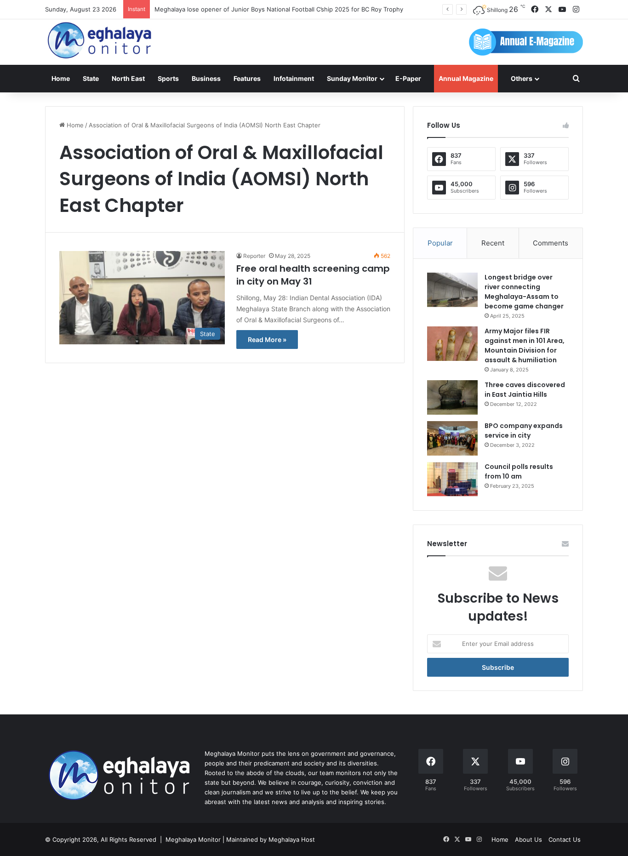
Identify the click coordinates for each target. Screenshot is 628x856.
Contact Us (564, 839)
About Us (528, 839)
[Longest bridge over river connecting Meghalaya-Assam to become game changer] (452, 290)
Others (521, 78)
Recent (492, 243)
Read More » (267, 339)
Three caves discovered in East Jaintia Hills (525, 389)
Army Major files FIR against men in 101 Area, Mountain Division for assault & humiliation (525, 345)
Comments (550, 243)
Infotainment (294, 78)
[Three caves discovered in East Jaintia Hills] (452, 397)
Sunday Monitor (352, 78)
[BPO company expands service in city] (452, 438)
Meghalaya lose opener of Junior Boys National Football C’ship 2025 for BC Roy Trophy (278, 9)
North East (128, 78)
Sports (168, 78)
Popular (440, 243)
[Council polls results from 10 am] (452, 479)
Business (206, 78)
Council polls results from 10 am (519, 471)
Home (60, 78)
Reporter (254, 255)
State (91, 78)
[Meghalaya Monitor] (100, 41)
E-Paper (408, 78)
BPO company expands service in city (524, 430)
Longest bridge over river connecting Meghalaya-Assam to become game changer (524, 292)
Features (247, 78)
